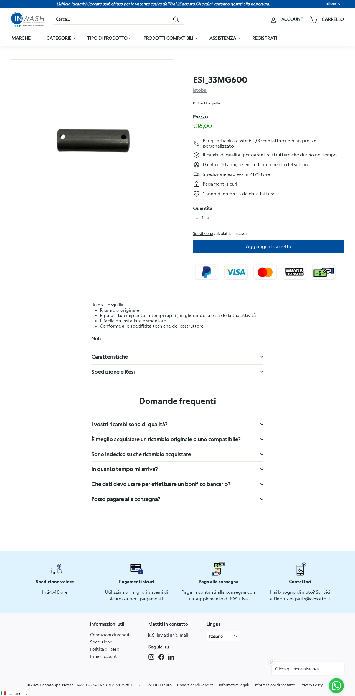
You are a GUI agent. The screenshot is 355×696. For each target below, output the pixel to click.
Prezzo (200, 116)
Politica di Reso (104, 649)
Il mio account (103, 656)
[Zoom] (92, 141)
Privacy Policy (312, 685)
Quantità (202, 208)
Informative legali (234, 685)
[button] (14, 693)
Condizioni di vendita (111, 634)
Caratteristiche (110, 356)
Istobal (200, 90)
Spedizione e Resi (113, 371)
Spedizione (203, 233)
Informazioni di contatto (274, 685)
